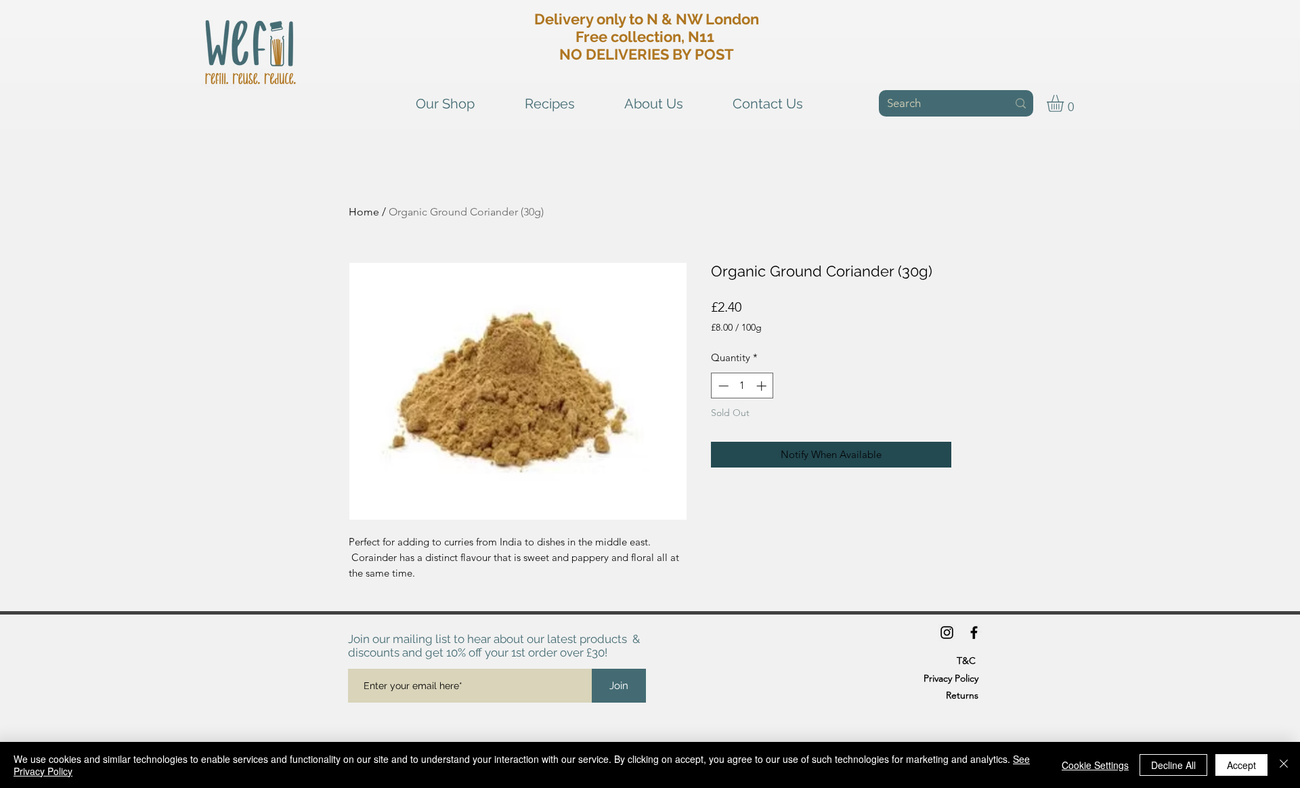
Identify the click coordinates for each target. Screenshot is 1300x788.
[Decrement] (722, 385)
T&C (966, 661)
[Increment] (763, 385)
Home (364, 211)
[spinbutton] (742, 385)
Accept (1241, 765)
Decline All (1173, 765)
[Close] (1284, 765)
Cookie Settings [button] (1095, 765)
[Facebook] (974, 632)
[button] (1065, 103)
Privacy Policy (951, 678)
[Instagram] (946, 632)
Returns (962, 695)
